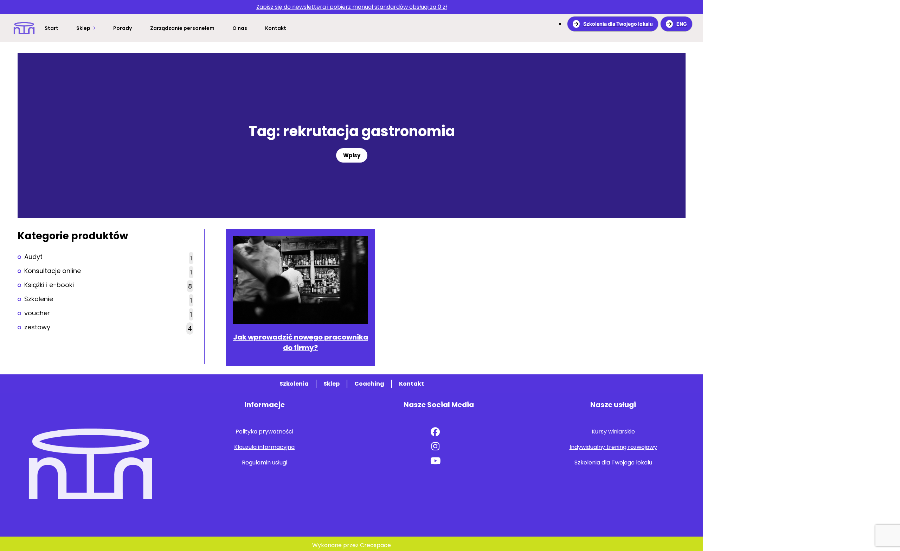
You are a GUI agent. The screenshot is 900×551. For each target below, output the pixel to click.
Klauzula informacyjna (264, 447)
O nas (239, 28)
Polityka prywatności (264, 432)
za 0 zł (351, 7)
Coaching (369, 384)
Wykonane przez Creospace (351, 545)
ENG (681, 24)
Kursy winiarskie (613, 432)
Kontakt (275, 28)
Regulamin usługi (264, 462)
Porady (122, 28)
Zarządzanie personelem (182, 28)
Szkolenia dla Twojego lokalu (618, 24)
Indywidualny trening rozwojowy (613, 447)
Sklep (83, 28)
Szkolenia (294, 384)
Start (51, 28)
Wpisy (351, 155)
